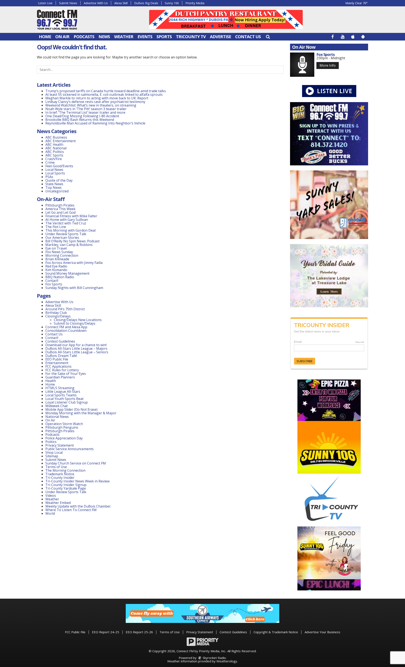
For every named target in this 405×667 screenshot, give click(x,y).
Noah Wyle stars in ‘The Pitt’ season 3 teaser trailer (86, 109)
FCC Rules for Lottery (62, 370)
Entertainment (56, 363)
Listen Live (45, 3)
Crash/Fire (53, 159)
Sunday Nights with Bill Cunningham (74, 287)
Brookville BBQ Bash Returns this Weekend (79, 119)
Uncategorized (57, 191)
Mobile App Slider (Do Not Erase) (71, 409)
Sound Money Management (67, 273)
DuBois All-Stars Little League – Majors (76, 348)
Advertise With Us (96, 3)
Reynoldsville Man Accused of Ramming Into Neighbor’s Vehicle (95, 123)
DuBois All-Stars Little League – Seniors (76, 352)
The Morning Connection (65, 470)
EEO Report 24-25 (105, 632)
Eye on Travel (56, 248)
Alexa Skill (121, 3)
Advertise (220, 36)
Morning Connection (61, 255)
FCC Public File (75, 632)
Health (50, 380)
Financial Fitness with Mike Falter (71, 216)
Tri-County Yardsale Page (65, 488)
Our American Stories (62, 237)
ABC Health (54, 144)
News (104, 36)
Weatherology (226, 661)
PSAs (49, 176)
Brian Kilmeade (57, 259)
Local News (54, 169)
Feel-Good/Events (59, 166)
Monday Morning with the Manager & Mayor (80, 413)
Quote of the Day (59, 180)
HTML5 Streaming (59, 388)
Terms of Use (56, 466)
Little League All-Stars (62, 391)
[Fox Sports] (302, 65)
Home (45, 36)
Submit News (68, 3)
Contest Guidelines (60, 341)
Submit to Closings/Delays (74, 323)
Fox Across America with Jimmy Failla (74, 262)
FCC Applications (58, 366)
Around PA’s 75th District (65, 309)
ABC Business (56, 137)
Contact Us (248, 36)
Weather (123, 36)
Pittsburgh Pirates (59, 205)
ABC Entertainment (60, 141)
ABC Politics (54, 151)
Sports (164, 36)
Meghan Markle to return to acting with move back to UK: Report (96, 98)
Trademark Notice (59, 474)
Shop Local (54, 452)
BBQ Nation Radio (59, 277)
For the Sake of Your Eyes (65, 373)
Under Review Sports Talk (65, 234)
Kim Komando (56, 269)
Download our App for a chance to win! (76, 345)
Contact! (51, 280)
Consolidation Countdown (65, 330)
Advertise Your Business (322, 632)
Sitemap (51, 456)
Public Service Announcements (69, 449)
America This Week (60, 209)
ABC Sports (54, 155)
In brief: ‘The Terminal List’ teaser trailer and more (85, 112)
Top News (53, 187)
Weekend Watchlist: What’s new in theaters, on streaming (90, 105)
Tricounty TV (191, 36)
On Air (62, 36)
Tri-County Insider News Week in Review (77, 481)
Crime (50, 162)
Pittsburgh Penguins (61, 427)
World (50, 513)
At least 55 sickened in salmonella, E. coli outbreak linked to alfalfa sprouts (104, 94)
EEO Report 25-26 (139, 632)
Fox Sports (53, 284)
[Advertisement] (226, 19)
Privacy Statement (59, 445)
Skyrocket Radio (214, 658)
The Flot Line (55, 226)
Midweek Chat (56, 406)
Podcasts (84, 36)
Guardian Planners (60, 377)
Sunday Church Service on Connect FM (75, 463)
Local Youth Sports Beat (64, 398)
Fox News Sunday (59, 252)
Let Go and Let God (60, 212)
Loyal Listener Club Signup (66, 402)
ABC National (55, 148)
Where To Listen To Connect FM (71, 510)
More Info (328, 65)
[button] (268, 36)
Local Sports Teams (61, 395)
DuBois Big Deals (146, 3)
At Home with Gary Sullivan (66, 219)
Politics (51, 441)
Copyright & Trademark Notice (276, 632)
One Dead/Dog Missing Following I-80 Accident (82, 116)
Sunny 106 (172, 3)
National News (57, 416)
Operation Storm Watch (64, 423)
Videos (50, 495)
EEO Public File (56, 359)
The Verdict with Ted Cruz (65, 223)
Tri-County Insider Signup (65, 484)
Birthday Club (56, 312)
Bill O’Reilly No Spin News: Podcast (72, 241)
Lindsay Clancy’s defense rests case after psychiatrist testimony (95, 101)
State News (54, 184)
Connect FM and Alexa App (66, 327)
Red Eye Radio (56, 266)
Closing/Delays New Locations (78, 319)
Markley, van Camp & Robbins (69, 244)
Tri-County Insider (59, 477)
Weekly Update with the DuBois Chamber (78, 506)
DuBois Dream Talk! (61, 355)
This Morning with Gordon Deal (70, 230)
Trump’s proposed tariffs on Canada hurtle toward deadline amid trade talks (105, 91)
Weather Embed (58, 502)
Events (145, 36)
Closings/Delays (58, 316)
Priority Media (194, 3)
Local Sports (55, 173)
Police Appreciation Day (64, 438)
